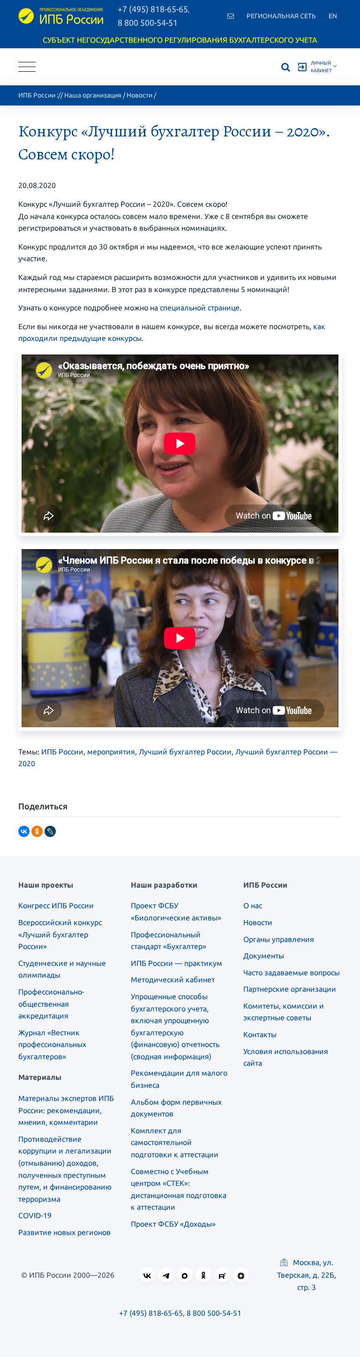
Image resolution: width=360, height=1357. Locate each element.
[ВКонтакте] (24, 831)
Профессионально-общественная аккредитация (51, 1004)
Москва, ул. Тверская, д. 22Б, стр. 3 (306, 1274)
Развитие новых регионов (64, 1232)
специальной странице (200, 307)
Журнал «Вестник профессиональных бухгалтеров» (52, 1044)
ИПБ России (36, 95)
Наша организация (92, 95)
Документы (263, 955)
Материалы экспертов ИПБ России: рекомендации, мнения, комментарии (66, 1110)
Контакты (260, 1034)
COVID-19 (35, 1215)
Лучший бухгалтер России (185, 751)
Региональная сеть (281, 16)
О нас (252, 905)
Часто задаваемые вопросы (291, 972)
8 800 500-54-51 (148, 22)
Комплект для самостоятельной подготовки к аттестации (174, 1142)
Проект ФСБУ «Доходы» (173, 1224)
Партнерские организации (289, 989)
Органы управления (278, 939)
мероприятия (111, 751)
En (333, 16)
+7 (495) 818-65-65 (151, 1313)
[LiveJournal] (50, 831)
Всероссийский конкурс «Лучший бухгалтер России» (60, 934)
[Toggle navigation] (27, 67)
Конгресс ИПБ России (56, 905)
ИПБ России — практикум (176, 963)
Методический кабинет (173, 979)
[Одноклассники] (37, 831)
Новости (139, 95)
